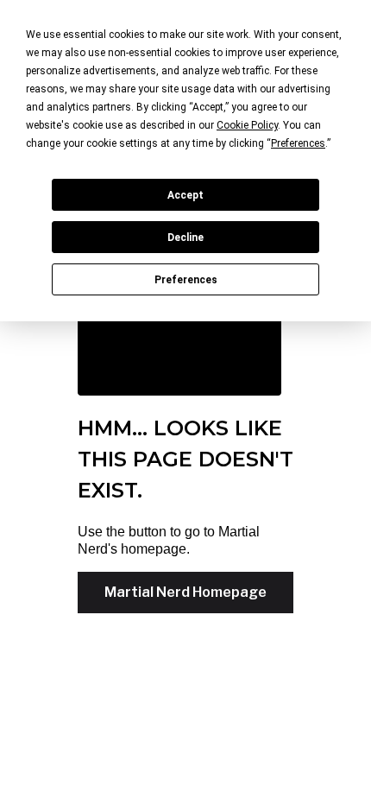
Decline (185, 237)
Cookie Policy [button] (247, 125)
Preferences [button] (298, 143)
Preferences (185, 280)
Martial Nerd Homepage (185, 592)
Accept (185, 195)
